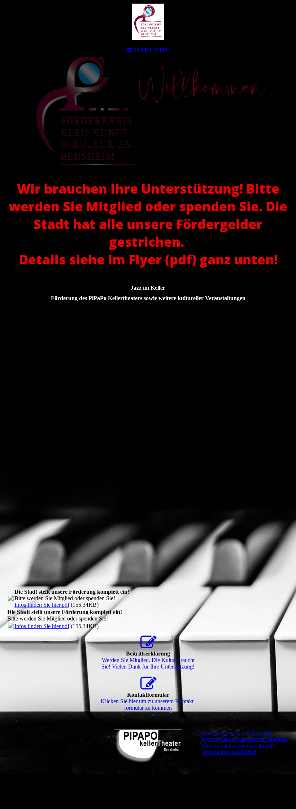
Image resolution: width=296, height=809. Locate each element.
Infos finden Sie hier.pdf (41, 605)
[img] (148, 22)
